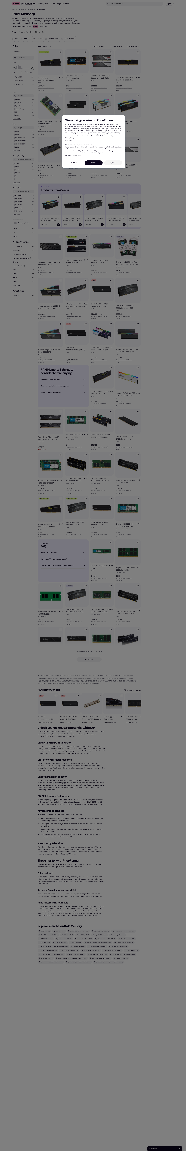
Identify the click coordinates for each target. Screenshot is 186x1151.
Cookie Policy (69, 140)
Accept (93, 163)
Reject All (113, 163)
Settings (74, 163)
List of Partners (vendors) (73, 155)
